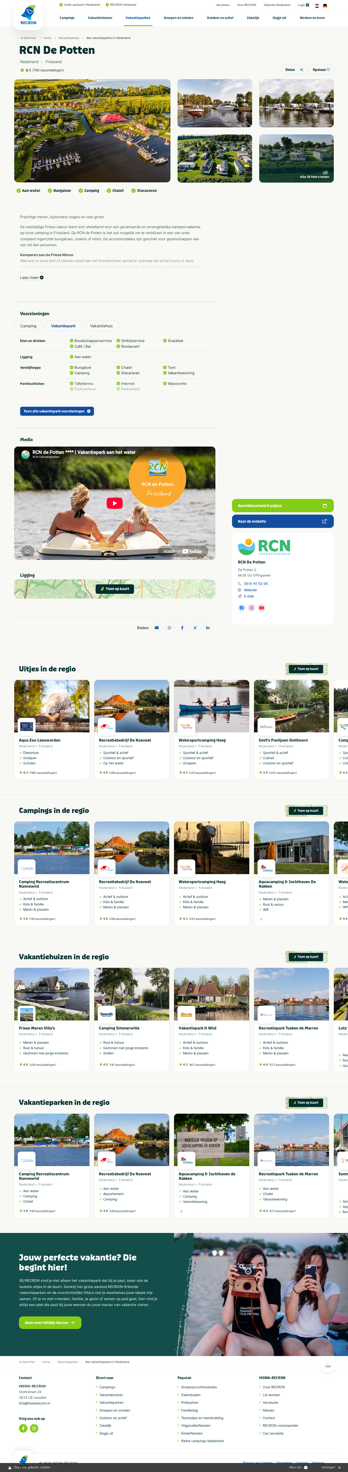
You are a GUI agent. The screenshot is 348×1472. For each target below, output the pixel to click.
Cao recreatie (273, 1433)
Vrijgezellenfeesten (195, 1425)
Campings (67, 18)
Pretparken (189, 1402)
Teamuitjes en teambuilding (202, 1418)
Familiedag (189, 1410)
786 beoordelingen (48, 70)
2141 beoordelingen (283, 773)
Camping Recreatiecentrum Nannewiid (44, 884)
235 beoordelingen (202, 773)
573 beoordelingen (282, 1064)
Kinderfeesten (192, 1433)
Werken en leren (312, 18)
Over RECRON (246, 5)
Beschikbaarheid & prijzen (260, 505)
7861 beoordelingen (43, 773)
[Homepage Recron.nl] (23, 1461)
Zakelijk (253, 18)
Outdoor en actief (220, 18)
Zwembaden (191, 1395)
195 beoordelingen (42, 919)
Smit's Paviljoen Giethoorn (283, 740)
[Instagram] (34, 1428)
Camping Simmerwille (119, 1028)
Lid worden (271, 1395)
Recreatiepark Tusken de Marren (288, 1028)
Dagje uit (279, 18)
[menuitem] (67, 17)
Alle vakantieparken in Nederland (108, 38)
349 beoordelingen (42, 1064)
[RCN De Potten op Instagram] (251, 608)
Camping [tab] (28, 325)
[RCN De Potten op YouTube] (261, 608)
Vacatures (222, 5)
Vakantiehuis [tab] (101, 325)
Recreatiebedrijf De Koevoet (125, 740)
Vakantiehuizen (100, 18)
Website (250, 590)
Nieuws (268, 1410)
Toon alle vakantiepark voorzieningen (54, 411)
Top (328, 1366)
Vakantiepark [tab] (63, 325)
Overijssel (286, 746)
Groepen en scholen (178, 18)
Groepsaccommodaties (199, 1387)
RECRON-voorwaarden (280, 1425)
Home (47, 38)
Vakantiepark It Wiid (197, 1028)
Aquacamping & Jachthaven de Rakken (207, 1176)
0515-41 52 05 (256, 583)
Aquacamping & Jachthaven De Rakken (287, 884)
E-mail (249, 596)
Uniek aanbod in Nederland (82, 4)
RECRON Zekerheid (123, 4)
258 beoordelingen (122, 773)
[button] (326, 732)
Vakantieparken (138, 18)
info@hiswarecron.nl (34, 1403)
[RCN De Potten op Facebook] (241, 608)
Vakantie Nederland (277, 5)
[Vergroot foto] (215, 103)
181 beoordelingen (122, 1064)
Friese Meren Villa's (37, 1028)
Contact (269, 1418)
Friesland (45, 746)
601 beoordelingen (202, 1064)
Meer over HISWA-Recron (46, 1322)
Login (301, 5)
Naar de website (252, 521)
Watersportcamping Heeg (202, 740)
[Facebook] (23, 1428)
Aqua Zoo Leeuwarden (39, 740)
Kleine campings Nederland (202, 1441)
